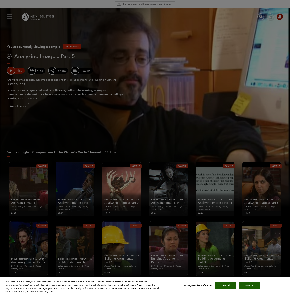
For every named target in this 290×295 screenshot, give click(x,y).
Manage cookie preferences (198, 285)
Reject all (225, 285)
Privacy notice (143, 284)
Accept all (249, 285)
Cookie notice (125, 284)
